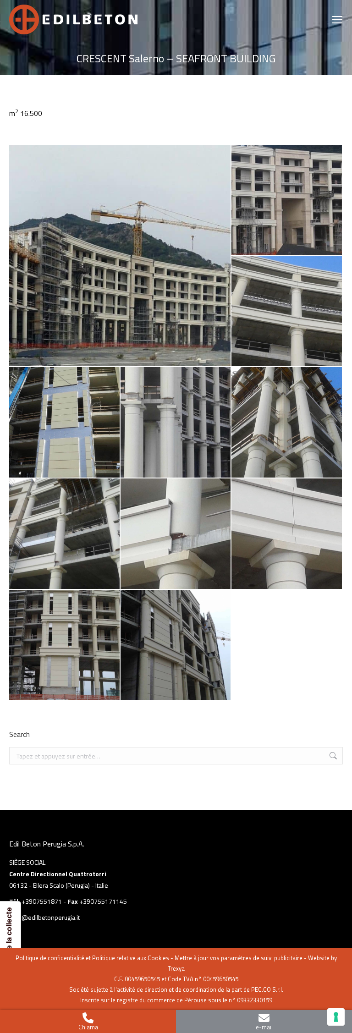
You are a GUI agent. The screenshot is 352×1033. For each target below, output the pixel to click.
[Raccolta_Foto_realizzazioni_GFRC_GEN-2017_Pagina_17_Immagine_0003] (65, 534)
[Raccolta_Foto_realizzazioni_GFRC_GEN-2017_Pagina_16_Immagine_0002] (65, 422)
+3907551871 (42, 901)
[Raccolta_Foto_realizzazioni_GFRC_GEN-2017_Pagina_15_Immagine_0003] (287, 200)
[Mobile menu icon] (337, 19)
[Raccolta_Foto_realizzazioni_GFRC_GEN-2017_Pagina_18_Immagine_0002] (176, 534)
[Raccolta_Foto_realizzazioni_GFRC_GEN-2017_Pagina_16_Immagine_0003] (176, 422)
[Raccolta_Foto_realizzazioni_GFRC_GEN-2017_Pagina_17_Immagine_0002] (287, 422)
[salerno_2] (176, 645)
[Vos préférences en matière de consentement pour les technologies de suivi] (336, 1017)
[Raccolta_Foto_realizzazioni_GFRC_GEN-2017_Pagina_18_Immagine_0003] (287, 534)
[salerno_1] (120, 255)
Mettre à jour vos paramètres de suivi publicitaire (238, 957)
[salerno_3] (65, 645)
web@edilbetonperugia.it (44, 917)
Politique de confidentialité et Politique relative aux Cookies (92, 957)
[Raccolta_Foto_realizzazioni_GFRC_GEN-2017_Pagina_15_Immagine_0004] (287, 312)
